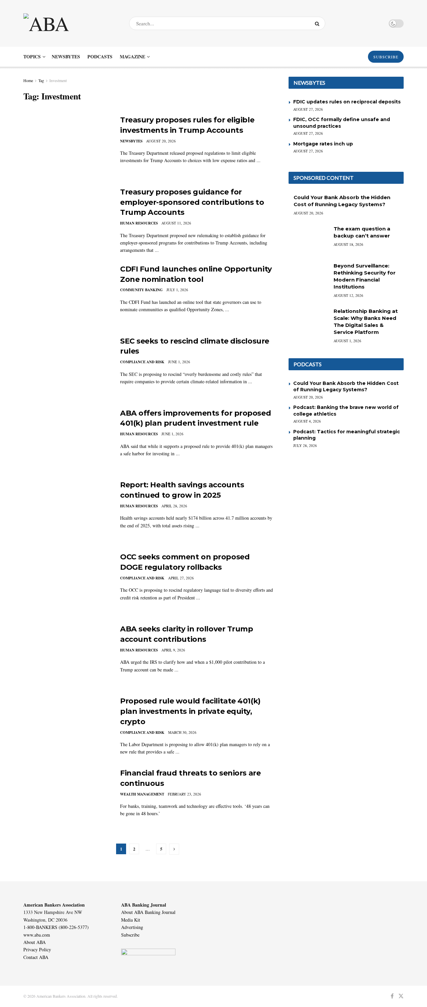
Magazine (132, 56)
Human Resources (139, 223)
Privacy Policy (37, 949)
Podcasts (99, 56)
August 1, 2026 (347, 340)
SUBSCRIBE (385, 56)
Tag (41, 80)
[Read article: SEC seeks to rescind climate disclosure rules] (66, 367)
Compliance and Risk (142, 362)
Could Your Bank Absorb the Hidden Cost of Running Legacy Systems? (346, 386)
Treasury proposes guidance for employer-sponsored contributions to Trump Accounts (192, 202)
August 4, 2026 (307, 421)
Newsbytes (66, 56)
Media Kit (130, 920)
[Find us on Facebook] (392, 996)
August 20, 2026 (161, 140)
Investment (58, 80)
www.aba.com (36, 935)
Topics (32, 56)
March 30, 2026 (182, 732)
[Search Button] (318, 23)
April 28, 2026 (174, 505)
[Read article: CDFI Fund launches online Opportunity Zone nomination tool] (66, 295)
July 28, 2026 (305, 445)
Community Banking (141, 290)
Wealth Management (142, 794)
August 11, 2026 (176, 222)
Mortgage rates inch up (323, 144)
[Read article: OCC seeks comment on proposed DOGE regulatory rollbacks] (66, 583)
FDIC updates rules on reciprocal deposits (347, 102)
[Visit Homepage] (70, 23)
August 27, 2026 (308, 109)
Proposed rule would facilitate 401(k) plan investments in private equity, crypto (190, 711)
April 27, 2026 (181, 577)
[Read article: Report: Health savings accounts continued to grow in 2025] (66, 511)
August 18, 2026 (348, 244)
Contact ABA (35, 957)
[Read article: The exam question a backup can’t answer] (309, 239)
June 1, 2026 (179, 361)
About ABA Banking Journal (148, 912)
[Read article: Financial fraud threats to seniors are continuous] (66, 799)
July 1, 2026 (177, 289)
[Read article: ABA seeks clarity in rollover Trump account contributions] (66, 655)
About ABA (34, 942)
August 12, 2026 (348, 295)
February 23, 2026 (184, 794)
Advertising (132, 927)
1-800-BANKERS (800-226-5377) (56, 927)
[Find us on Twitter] (401, 996)
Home (28, 80)
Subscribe (130, 935)
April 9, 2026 (173, 649)
